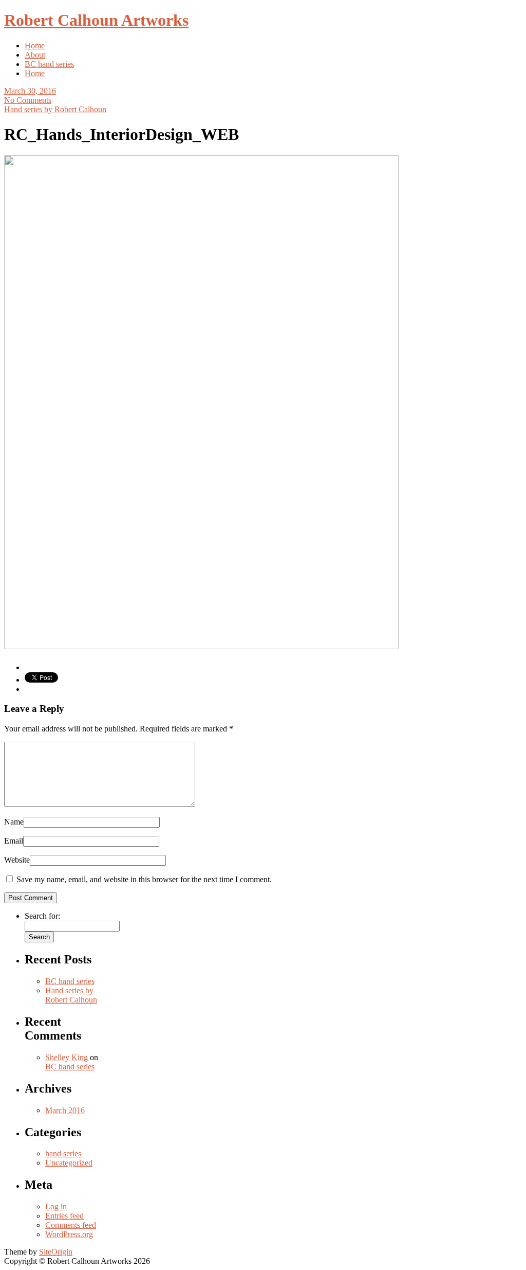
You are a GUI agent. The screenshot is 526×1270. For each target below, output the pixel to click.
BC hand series (49, 64)
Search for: (42, 915)
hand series (63, 1153)
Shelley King (66, 1057)
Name (14, 821)
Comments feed (70, 1225)
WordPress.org (69, 1234)
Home (35, 45)
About (35, 54)
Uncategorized (68, 1162)
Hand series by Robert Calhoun (55, 109)
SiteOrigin (55, 1251)
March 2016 (65, 1110)
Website (17, 859)
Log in (56, 1206)
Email (13, 840)
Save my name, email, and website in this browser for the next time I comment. (144, 879)
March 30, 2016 (30, 90)
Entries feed (64, 1215)
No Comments (27, 100)
